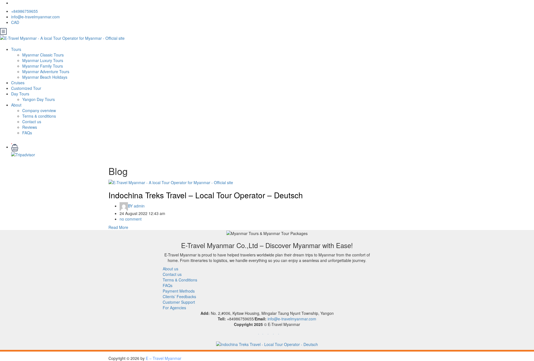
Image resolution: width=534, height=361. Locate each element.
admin (136, 206)
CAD (15, 22)
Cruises (17, 82)
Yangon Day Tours (38, 99)
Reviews (29, 127)
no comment (131, 219)
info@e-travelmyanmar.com (35, 16)
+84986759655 (24, 11)
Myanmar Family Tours (42, 66)
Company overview (39, 110)
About (16, 105)
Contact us (31, 121)
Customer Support (179, 302)
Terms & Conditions (180, 280)
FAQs (27, 132)
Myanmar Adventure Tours (45, 71)
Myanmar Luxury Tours (42, 60)
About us (170, 268)
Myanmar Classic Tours (43, 55)
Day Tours (20, 94)
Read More (118, 227)
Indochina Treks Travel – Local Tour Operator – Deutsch (205, 195)
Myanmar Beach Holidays (44, 77)
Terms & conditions (39, 116)
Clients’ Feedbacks (179, 296)
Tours (16, 49)
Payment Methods (179, 291)
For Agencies (174, 307)
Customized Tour (26, 88)
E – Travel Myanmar (163, 358)
